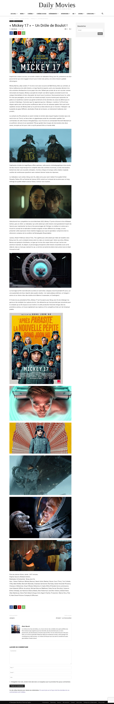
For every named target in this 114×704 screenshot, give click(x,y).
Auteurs (59, 702)
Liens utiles (79, 702)
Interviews (65, 14)
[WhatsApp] (23, 33)
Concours (90, 14)
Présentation (45, 702)
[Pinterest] (19, 33)
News (22, 14)
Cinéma (30, 14)
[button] (102, 14)
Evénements (53, 14)
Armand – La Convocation (63, 618)
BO (73, 14)
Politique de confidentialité (90, 702)
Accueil (13, 14)
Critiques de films (24, 18)
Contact (73, 702)
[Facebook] (11, 33)
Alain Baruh (14, 29)
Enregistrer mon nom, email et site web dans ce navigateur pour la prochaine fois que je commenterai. (41, 682)
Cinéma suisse (41, 14)
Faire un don (101, 702)
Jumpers (12, 618)
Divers (80, 14)
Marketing (52, 702)
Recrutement (66, 702)
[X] (15, 33)
